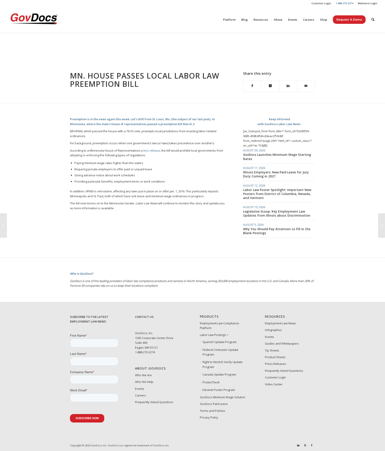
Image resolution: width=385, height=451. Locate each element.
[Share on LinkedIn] (288, 86)
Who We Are (143, 375)
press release (150, 150)
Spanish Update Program (220, 342)
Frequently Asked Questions (154, 402)
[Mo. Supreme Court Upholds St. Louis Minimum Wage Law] (3, 225)
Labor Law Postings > (214, 335)
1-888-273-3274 (145, 352)
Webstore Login (367, 3)
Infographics (273, 330)
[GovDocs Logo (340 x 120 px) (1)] (45, 19)
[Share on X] (270, 86)
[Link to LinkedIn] (298, 445)
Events (139, 389)
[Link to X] (305, 445)
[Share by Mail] (306, 86)
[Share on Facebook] (252, 86)
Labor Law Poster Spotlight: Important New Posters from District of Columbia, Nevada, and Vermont (277, 194)
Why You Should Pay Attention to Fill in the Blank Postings (276, 231)
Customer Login (321, 3)
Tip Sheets (272, 350)
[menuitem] (321, 3)
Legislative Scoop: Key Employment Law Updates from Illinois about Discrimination (276, 213)
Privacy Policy (209, 417)
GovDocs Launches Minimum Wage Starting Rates (277, 156)
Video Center (274, 384)
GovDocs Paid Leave (214, 404)
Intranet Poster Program (219, 390)
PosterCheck (211, 382)
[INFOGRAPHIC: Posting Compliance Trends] (381, 225)
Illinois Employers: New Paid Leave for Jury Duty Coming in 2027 (276, 174)
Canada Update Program (219, 374)
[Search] (373, 19)
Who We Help (144, 382)
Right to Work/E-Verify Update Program (223, 364)
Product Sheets (275, 357)
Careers (140, 395)
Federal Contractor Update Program (220, 352)
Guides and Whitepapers (282, 343)
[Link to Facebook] (311, 445)
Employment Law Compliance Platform (219, 325)
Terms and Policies (212, 411)
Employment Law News (280, 323)
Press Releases (275, 364)
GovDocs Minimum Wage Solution (222, 397)
